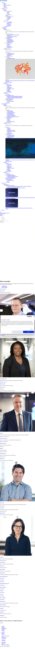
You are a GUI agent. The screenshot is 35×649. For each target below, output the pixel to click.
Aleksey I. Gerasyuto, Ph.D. (3, 438)
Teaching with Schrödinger (9, 178)
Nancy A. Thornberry (3, 597)
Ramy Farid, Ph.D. (2, 569)
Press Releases (6, 7)
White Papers (9, 91)
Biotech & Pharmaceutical (11, 58)
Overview (5, 9)
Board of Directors (4, 286)
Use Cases (5, 48)
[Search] (1, 222)
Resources (5, 162)
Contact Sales (4, 638)
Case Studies (9, 84)
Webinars (8, 90)
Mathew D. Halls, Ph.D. (3, 443)
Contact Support (4, 637)
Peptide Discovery (10, 39)
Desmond (8, 18)
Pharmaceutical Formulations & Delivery (13, 116)
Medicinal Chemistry (10, 54)
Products (5, 10)
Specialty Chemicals (10, 133)
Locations (5, 6)
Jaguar (8, 19)
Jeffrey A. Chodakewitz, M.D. (3, 576)
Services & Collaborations (11, 121)
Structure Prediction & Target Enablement (13, 34)
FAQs (8, 181)
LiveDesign (9, 14)
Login (3, 635)
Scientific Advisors (4, 287)
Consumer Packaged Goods (11, 131)
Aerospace (8, 128)
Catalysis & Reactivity (10, 114)
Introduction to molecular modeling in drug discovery (15, 96)
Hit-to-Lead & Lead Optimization (12, 36)
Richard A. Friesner (2, 601)
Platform (3, 8)
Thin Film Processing (10, 113)
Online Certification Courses (9, 95)
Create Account (7, 635)
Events (8, 86)
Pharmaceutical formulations (11, 175)
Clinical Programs (6, 184)
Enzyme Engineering (10, 40)
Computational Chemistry (11, 53)
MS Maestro (9, 118)
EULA (3, 643)
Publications (9, 167)
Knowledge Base (9, 22)
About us (5, 3)
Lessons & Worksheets (10, 101)
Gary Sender (1, 594)
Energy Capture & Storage (11, 112)
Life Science (3, 27)
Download (3, 630)
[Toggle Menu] (3, 219)
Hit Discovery (9, 35)
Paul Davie (1, 433)
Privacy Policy (4, 642)
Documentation (9, 85)
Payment (1, 213)
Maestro (8, 43)
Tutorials (8, 89)
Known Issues (9, 25)
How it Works (9, 179)
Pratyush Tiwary (2, 615)
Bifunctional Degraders (10, 41)
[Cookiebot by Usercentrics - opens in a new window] (28, 316)
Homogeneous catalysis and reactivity (12, 176)
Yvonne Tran (1, 557)
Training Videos (9, 87)
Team (4, 4)
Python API (9, 24)
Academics (8, 57)
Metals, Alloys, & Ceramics (11, 115)
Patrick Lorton (2, 502)
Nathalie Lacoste (2, 458)
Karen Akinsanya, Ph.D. (3, 378)
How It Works (9, 100)
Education (5, 172)
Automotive (9, 129)
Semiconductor (9, 132)
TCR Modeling (9, 42)
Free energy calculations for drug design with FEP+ (14, 97)
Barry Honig (1, 608)
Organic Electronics (10, 111)
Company (3, 2)
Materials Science (4, 103)
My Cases (8, 23)
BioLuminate (9, 46)
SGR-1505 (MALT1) (19, 186)
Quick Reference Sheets (10, 88)
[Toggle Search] (1, 212)
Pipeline (3, 629)
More (31, 329)
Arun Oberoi (1, 590)
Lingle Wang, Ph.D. (2, 562)
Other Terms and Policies (5, 644)
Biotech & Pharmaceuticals (11, 130)
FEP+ (8, 13)
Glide (8, 12)
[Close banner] (33, 316)
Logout (4, 213)
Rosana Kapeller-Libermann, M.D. (4, 583)
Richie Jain (1, 448)
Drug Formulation (9, 37)
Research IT (9, 55)
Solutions (5, 29)
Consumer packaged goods (11, 177)
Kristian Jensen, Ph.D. (3, 453)
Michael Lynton (2, 565)
